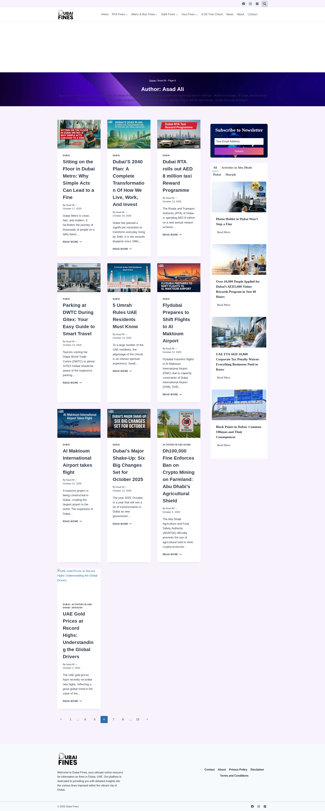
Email (218, 135)
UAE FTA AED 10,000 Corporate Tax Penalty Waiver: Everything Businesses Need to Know (238, 361)
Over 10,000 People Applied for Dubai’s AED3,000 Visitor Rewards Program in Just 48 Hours (238, 289)
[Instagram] (250, 4)
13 (137, 719)
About (240, 14)
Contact (252, 14)
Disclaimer (257, 769)
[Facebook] (243, 4)
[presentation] (79, 134)
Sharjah (77, 608)
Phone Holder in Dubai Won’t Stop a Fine (237, 221)
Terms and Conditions (234, 775)
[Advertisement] (162, 47)
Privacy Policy (238, 769)
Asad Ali (70, 205)
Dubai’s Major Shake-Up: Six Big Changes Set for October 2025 (129, 465)
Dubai (66, 155)
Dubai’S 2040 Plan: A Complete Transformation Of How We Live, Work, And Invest (128, 183)
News (229, 14)
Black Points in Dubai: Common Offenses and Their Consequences (238, 432)
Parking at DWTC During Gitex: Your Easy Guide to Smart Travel (79, 319)
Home (105, 14)
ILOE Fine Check (212, 14)
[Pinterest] (257, 4)
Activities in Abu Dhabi (177, 445)
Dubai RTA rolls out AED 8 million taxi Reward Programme (178, 176)
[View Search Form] (265, 4)
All (215, 167)
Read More (72, 242)
